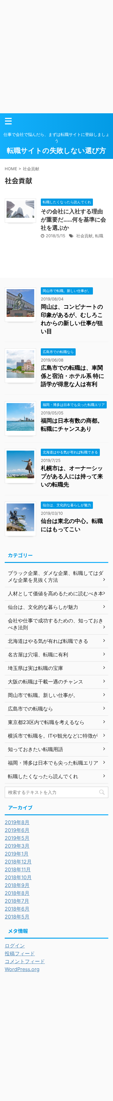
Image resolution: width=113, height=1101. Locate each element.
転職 (99, 235)
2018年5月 (17, 916)
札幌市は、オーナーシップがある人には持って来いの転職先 (72, 476)
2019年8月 (17, 822)
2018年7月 (17, 901)
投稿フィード (20, 953)
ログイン (15, 945)
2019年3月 (17, 846)
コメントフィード (25, 961)
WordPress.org (22, 969)
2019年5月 (17, 838)
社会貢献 (84, 235)
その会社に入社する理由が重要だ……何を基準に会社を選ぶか (73, 219)
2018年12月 (18, 861)
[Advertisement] (56, 56)
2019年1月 (17, 854)
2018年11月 (18, 869)
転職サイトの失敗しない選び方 (56, 150)
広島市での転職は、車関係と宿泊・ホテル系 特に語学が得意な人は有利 (72, 375)
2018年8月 (17, 893)
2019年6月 (17, 830)
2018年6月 (17, 909)
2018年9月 (17, 885)
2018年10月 (18, 877)
